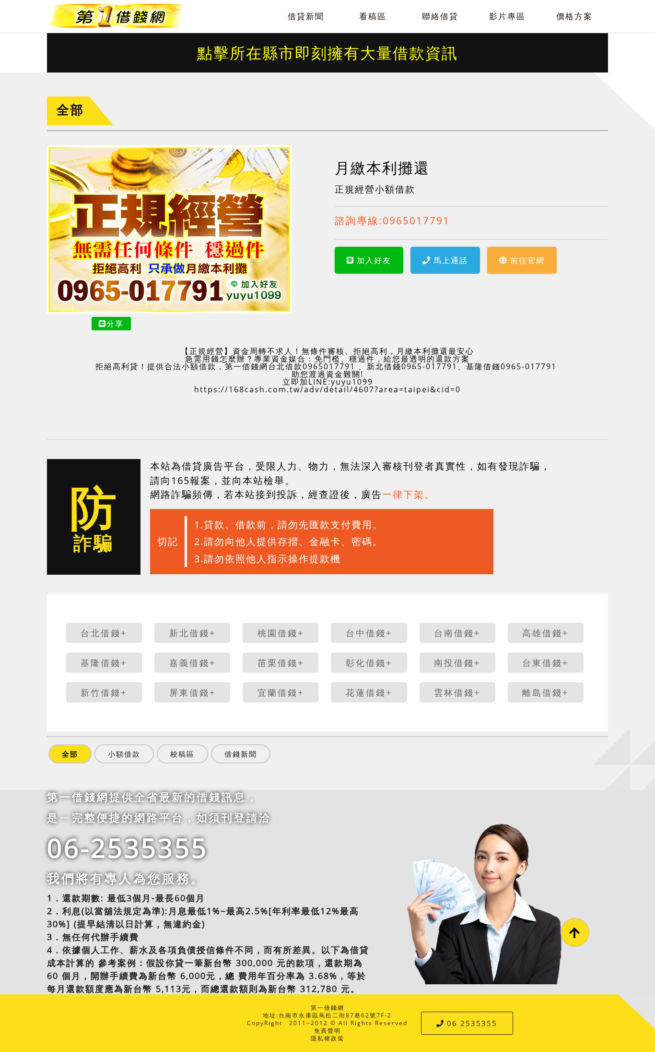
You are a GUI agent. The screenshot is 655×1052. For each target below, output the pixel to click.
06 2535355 (472, 1023)
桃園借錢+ (280, 633)
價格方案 (574, 16)
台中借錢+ (369, 633)
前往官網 (527, 260)
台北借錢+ (104, 633)
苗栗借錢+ (280, 662)
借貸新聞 (306, 16)
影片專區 (507, 16)
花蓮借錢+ (369, 692)
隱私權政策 (327, 1038)
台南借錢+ (457, 633)
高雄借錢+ (545, 633)
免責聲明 (327, 1031)
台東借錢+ (545, 662)
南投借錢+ (457, 662)
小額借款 (124, 754)
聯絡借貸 (440, 16)
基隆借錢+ (104, 662)
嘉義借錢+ (192, 662)
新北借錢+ (192, 633)
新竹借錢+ (104, 692)
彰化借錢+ (369, 662)
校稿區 (182, 754)
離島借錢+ (545, 692)
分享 (115, 323)
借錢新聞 (240, 754)
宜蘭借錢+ (280, 692)
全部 (70, 109)
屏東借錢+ (192, 692)
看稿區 (372, 16)
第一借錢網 (327, 1008)
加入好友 (374, 260)
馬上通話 (450, 260)
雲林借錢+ (457, 692)
